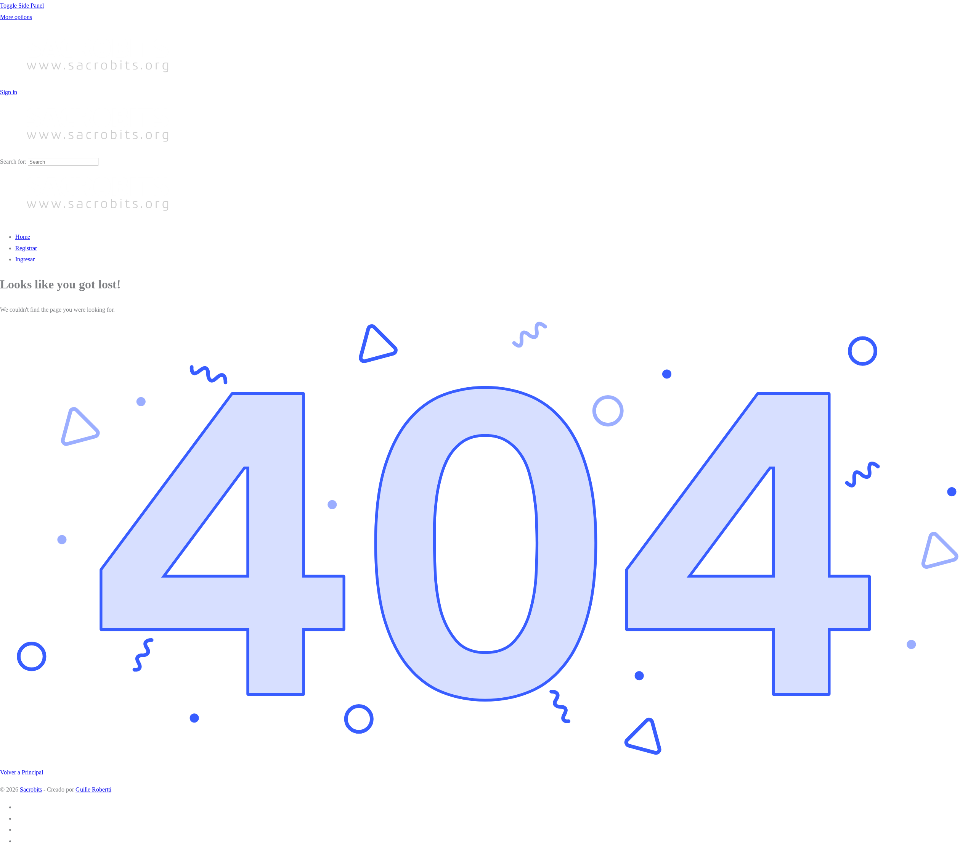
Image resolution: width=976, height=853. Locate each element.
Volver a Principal (21, 772)
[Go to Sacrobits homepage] (97, 80)
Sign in (8, 92)
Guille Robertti (93, 789)
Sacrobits (31, 789)
